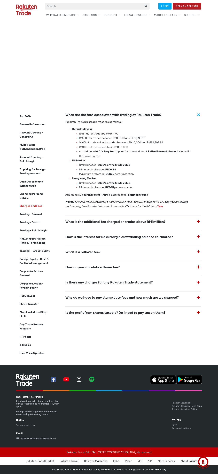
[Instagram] (79, 379)
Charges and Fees (31, 206)
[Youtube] (66, 379)
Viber (128, 461)
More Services (166, 461)
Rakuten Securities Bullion (184, 409)
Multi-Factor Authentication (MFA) (33, 147)
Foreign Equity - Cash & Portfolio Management (34, 261)
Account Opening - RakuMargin (31, 159)
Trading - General (31, 214)
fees (160, 206)
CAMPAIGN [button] (90, 15)
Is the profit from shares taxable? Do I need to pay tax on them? (115, 313)
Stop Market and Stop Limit (33, 314)
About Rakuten (190, 461)
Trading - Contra (30, 222)
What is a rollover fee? (82, 252)
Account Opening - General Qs (31, 134)
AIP (150, 461)
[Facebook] (53, 379)
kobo (116, 461)
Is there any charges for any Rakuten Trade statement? (109, 282)
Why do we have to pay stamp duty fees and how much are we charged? (122, 298)
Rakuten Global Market (40, 461)
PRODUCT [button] (111, 15)
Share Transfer (29, 304)
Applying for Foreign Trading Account (32, 171)
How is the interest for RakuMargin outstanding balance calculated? (119, 237)
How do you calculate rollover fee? (92, 267)
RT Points (25, 336)
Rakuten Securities (181, 402)
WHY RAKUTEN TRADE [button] (61, 15)
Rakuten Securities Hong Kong (187, 406)
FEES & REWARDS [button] (136, 15)
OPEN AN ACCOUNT (187, 6)
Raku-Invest (27, 296)
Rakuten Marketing (95, 461)
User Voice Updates (32, 353)
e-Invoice (25, 345)
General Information (32, 124)
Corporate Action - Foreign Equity (31, 285)
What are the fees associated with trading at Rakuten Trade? (113, 115)
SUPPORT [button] (191, 15)
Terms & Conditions (181, 428)
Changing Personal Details (31, 196)
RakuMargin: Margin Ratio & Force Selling (32, 240)
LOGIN (165, 6)
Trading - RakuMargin (33, 230)
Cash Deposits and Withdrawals (31, 183)
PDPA (174, 425)
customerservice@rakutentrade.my (38, 438)
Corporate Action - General (31, 273)
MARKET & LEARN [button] (166, 15)
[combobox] (97, 6)
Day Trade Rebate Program (31, 326)
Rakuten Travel (69, 461)
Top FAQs (25, 116)
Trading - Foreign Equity (35, 251)
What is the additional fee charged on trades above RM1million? (115, 222)
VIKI (139, 461)
